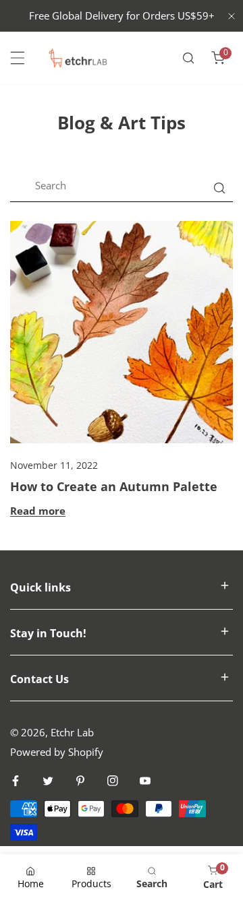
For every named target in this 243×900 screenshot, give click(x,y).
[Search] (188, 58)
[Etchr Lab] (78, 58)
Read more (37, 511)
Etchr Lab (72, 732)
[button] (218, 58)
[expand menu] (17, 58)
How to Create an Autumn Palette (113, 486)
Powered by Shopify (56, 752)
